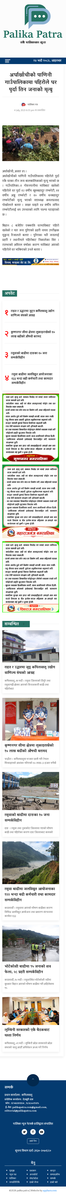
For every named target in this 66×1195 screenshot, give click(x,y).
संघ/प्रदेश (34, 1178)
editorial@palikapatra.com (21, 1111)
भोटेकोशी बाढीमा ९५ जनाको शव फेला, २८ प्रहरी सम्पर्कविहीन (28, 969)
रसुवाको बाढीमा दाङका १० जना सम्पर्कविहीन (27, 818)
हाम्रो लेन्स (34, 1182)
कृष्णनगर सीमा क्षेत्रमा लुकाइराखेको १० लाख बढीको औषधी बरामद (29, 748)
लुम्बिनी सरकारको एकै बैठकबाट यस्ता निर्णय (27, 1033)
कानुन (53, 1171)
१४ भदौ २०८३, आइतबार (47, 61)
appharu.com (50, 1191)
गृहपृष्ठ (12, 1171)
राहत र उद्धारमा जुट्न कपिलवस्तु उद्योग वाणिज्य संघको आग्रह (30, 670)
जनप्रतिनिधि (14, 1182)
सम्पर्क (53, 1178)
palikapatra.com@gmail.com (29, 1107)
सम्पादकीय (55, 1174)
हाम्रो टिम (33, 1141)
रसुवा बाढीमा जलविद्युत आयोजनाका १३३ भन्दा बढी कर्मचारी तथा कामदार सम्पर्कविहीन (30, 895)
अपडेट (10, 294)
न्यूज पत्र (12, 1174)
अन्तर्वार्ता (33, 1174)
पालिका (12, 1178)
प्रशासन (33, 1171)
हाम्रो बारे (54, 1182)
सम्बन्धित (12, 624)
